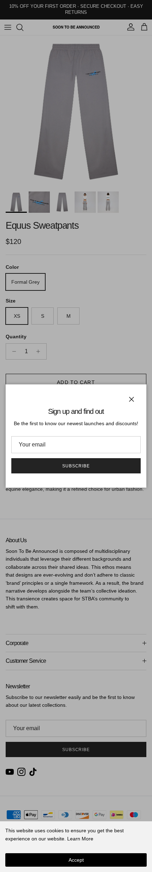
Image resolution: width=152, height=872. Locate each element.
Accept (76, 860)
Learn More (80, 839)
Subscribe (76, 465)
